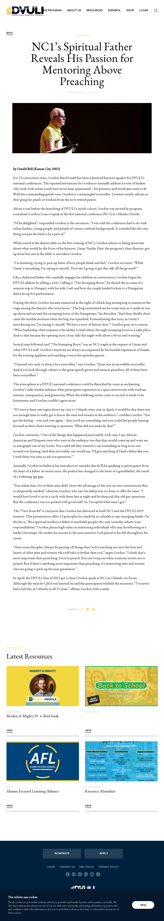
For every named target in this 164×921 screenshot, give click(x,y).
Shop (130, 10)
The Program (52, 10)
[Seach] (156, 11)
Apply (103, 853)
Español (114, 10)
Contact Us (67, 866)
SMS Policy (86, 866)
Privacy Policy (109, 866)
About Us (74, 10)
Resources (94, 10)
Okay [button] (143, 905)
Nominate (62, 853)
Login (143, 10)
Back (9, 33)
